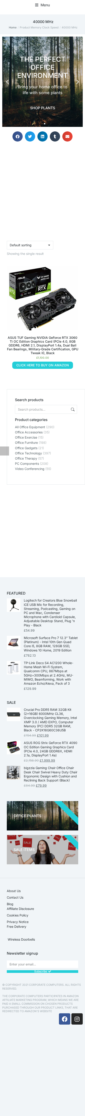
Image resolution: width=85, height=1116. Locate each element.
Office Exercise (26, 437)
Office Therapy (26, 458)
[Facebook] (64, 1019)
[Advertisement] (42, 527)
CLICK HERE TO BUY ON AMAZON (42, 365)
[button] (42, 5)
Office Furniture (26, 442)
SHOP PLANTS (42, 108)
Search (72, 409)
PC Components (27, 463)
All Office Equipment (30, 427)
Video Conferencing (29, 469)
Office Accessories (29, 432)
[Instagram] (77, 1019)
